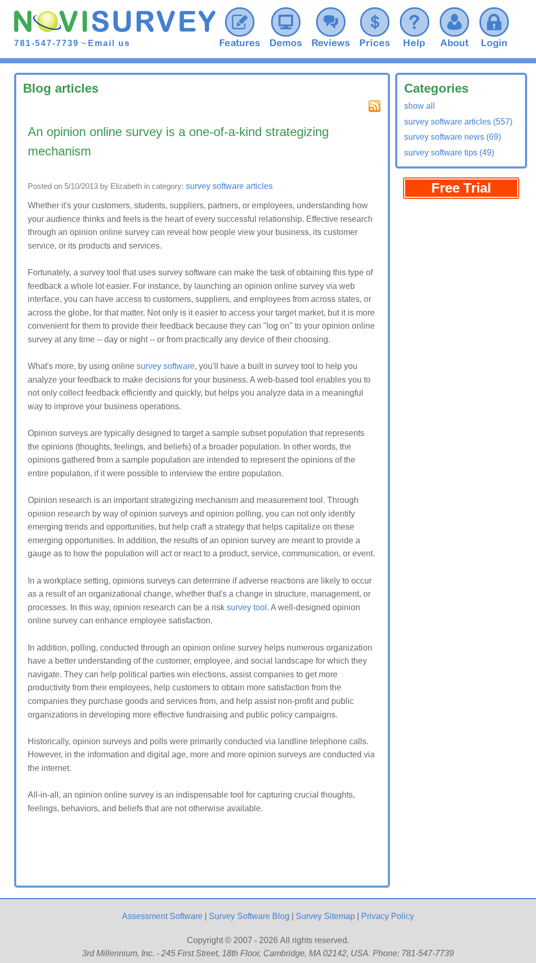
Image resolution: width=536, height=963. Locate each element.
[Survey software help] (414, 26)
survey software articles (229, 186)
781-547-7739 (46, 43)
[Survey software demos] (286, 26)
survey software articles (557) (458, 121)
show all (419, 106)
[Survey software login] (494, 26)
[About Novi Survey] (454, 26)
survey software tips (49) (449, 152)
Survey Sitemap (325, 916)
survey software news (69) (452, 136)
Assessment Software (162, 916)
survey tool (247, 607)
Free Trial (461, 188)
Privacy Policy (387, 916)
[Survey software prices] (375, 26)
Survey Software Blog (249, 916)
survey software (166, 366)
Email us (109, 43)
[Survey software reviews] (239, 26)
